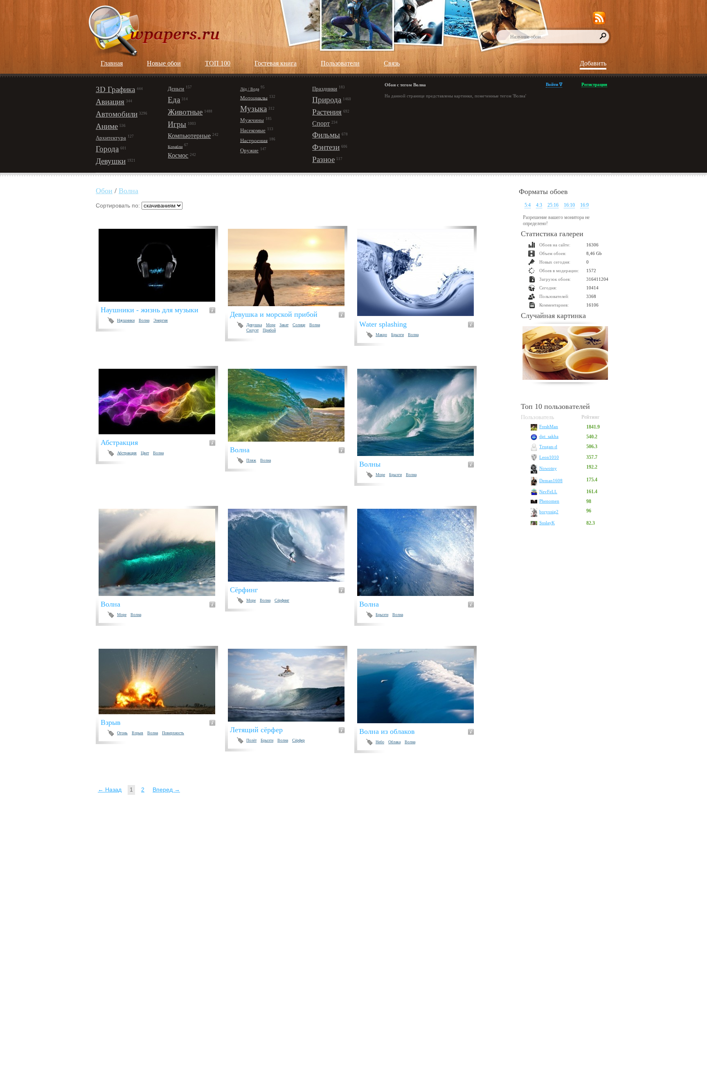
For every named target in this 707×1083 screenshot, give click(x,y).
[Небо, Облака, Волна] (420, 686)
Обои (104, 191)
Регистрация (594, 84)
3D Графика (115, 89)
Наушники (126, 320)
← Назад (110, 789)
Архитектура (111, 138)
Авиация (110, 101)
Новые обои (164, 63)
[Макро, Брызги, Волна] (420, 272)
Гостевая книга (275, 63)
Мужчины (252, 120)
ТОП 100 (217, 63)
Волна (128, 191)
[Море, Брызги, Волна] (420, 412)
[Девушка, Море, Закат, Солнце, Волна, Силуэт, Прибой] (291, 267)
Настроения (254, 140)
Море (270, 325)
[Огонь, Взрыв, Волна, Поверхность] (162, 681)
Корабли (175, 146)
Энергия (160, 320)
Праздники (324, 89)
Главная (112, 63)
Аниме (107, 126)
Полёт (251, 740)
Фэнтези (326, 147)
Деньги (176, 89)
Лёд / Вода (249, 89)
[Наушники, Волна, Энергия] (162, 265)
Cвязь (392, 63)
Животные (185, 112)
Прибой (269, 330)
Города (107, 148)
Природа (326, 99)
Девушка (254, 325)
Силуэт (252, 330)
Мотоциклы (254, 98)
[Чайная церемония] (565, 354)
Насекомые (253, 130)
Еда (174, 99)
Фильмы (326, 135)
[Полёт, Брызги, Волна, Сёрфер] (291, 685)
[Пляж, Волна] (291, 405)
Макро (381, 334)
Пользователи (340, 63)
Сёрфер (298, 740)
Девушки (111, 161)
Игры (177, 124)
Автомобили (116, 114)
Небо (380, 742)
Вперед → (166, 789)
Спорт (321, 123)
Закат (283, 325)
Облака (394, 742)
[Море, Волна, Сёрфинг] (291, 545)
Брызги (397, 334)
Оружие (249, 150)
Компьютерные (189, 135)
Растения (327, 112)
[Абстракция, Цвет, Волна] (162, 401)
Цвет (145, 453)
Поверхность (173, 733)
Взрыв (137, 733)
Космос (178, 155)
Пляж (251, 460)
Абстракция (127, 453)
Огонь (122, 733)
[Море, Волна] (162, 552)
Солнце (299, 325)
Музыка (253, 108)
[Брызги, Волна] (420, 552)
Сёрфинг (282, 600)
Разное (323, 159)
